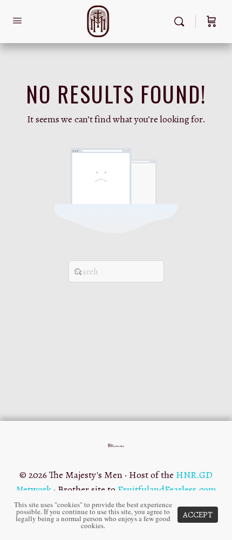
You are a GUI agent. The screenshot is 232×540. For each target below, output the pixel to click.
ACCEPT (198, 514)
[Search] (182, 21)
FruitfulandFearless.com (167, 489)
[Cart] (211, 21)
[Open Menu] (17, 20)
